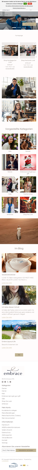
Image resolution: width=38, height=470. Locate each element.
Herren (10, 172)
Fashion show (28, 194)
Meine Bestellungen (8, 413)
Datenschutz (6, 432)
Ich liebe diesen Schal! (10, 307)
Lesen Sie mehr (7, 283)
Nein (30, 3)
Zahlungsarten (7, 435)
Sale (9, 194)
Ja (25, 3)
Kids (10, 151)
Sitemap (4, 443)
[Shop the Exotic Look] (28, 50)
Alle (19, 355)
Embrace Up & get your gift (11, 396)
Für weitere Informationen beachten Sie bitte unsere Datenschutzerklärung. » (19, 7)
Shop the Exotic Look (28, 60)
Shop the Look (28, 214)
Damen (28, 151)
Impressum (5, 425)
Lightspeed (5, 461)
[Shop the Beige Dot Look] (10, 50)
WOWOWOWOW (8, 275)
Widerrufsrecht (7, 430)
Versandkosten (10, 68)
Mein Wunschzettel (8, 418)
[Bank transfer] (21, 465)
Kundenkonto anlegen (9, 410)
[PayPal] (24, 465)
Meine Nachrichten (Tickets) (11, 415)
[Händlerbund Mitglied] (13, 467)
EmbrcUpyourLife (9, 341)
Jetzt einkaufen (29, 24)
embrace (10, 214)
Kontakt (4, 440)
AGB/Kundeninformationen (11, 427)
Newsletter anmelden (26, 450)
